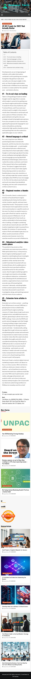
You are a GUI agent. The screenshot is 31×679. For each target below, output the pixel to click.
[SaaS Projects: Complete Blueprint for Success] (15, 538)
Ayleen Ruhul (6, 30)
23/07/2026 (13, 666)
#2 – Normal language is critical (12, 59)
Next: (15, 400)
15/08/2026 (13, 581)
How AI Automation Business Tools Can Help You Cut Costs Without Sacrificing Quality (14, 663)
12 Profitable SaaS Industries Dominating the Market (14, 578)
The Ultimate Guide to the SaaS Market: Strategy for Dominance (15, 634)
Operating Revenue (7, 23)
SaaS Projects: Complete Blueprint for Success (14, 550)
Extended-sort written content (11, 303)
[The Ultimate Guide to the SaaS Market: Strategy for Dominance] (15, 622)
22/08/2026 (13, 552)
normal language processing (10, 157)
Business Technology (7, 659)
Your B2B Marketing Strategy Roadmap (13, 434)
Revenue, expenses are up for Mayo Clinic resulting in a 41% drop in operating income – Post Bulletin (14, 462)
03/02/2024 (13, 30)
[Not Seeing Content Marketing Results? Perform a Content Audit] (15, 478)
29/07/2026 (13, 637)
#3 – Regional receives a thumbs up (13, 61)
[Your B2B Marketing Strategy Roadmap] (15, 422)
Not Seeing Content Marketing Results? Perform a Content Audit (15, 491)
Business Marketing (7, 546)
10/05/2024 (13, 465)
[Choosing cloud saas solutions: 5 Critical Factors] (15, 594)
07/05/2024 (13, 493)
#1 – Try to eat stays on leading (12, 57)
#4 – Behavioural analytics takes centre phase (15, 64)
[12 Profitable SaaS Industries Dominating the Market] (15, 565)
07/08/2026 (13, 608)
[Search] (29, 14)
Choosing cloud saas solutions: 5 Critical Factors (15, 606)
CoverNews (24, 674)
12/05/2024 (13, 435)
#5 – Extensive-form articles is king (13, 67)
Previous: (12, 393)
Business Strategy (7, 602)
